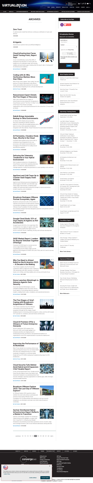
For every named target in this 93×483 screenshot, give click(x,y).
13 (25, 436)
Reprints (59, 451)
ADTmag (59, 456)
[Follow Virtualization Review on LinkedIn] (79, 4)
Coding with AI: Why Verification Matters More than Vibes (24, 77)
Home (48, 7)
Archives (34, 451)
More (87, 7)
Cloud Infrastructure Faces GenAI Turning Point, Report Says (25, 55)
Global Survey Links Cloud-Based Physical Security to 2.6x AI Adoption (68, 102)
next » (52, 436)
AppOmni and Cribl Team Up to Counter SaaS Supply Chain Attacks (26, 177)
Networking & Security (53, 11)
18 (38, 436)
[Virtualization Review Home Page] (15, 6)
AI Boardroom (43, 456)
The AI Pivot (60, 469)
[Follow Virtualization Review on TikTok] (83, 4)
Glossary (75, 451)
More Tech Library (65, 251)
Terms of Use (60, 479)
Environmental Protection (63, 459)
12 (22, 436)
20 (43, 436)
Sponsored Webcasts (66, 259)
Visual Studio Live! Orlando (67, 178)
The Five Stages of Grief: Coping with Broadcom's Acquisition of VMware (23, 302)
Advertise (72, 7)
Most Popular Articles (66, 74)
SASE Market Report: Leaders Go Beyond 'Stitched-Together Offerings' (26, 240)
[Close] (49, 466)
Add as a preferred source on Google (72, 4)
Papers (53, 7)
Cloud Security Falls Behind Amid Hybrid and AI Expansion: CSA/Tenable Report (26, 367)
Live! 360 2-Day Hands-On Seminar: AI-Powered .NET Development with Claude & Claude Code (69, 186)
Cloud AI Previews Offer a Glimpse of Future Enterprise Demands (25, 324)
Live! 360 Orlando (64, 145)
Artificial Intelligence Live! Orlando (69, 151)
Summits (83, 7)
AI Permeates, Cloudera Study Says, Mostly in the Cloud (25, 137)
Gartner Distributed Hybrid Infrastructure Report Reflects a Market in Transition (26, 412)
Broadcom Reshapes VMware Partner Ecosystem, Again (25, 198)
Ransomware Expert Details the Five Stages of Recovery (25, 96)
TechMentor (60, 468)
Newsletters (65, 7)
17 (35, 436)
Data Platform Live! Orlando (67, 172)
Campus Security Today (62, 457)
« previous (18, 436)
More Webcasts (64, 293)
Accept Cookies (45, 477)
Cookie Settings (33, 477)
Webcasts (58, 7)
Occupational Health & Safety (64, 463)
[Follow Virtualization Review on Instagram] (85, 4)
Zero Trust (17, 29)
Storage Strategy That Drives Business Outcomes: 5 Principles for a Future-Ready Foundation (69, 272)
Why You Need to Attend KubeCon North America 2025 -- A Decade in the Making (25, 262)
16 (33, 436)
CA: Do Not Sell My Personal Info (72, 479)
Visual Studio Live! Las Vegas (68, 205)
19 (40, 436)
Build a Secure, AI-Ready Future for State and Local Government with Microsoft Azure (69, 264)
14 (27, 436)
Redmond (59, 464)
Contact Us (17, 451)
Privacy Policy (71, 49)
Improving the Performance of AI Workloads (26, 344)
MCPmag (59, 461)
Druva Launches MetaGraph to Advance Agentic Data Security (26, 282)
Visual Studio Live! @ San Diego (68, 115)
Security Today (60, 466)
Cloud (4, 11)
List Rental (67, 451)
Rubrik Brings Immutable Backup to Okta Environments (25, 117)
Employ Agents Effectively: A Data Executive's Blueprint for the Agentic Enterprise (69, 225)
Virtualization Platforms (68, 11)
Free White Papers (65, 220)
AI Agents (17, 42)
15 (30, 436)
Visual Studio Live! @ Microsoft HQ (69, 211)
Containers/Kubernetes (22, 11)
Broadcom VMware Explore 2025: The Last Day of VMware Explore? (26, 389)
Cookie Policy (7, 474)
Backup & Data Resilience (83, 11)
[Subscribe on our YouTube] (65, 26)
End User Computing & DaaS (37, 11)
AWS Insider (43, 457)
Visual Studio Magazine (62, 471)
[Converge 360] (28, 459)
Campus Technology (45, 459)
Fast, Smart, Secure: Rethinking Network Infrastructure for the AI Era (69, 279)
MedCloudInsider (44, 463)
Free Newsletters (50, 451)
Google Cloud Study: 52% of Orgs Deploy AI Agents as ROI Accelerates (25, 221)
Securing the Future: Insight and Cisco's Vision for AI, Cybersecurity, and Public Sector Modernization (69, 287)
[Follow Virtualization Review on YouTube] (87, 3)
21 (46, 436)
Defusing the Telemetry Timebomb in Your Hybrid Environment (23, 157)
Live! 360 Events (43, 461)
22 (48, 436)
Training (77, 7)
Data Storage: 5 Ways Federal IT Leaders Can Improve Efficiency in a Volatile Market (69, 239)
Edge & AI (11, 11)
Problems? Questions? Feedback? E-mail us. (52, 480)
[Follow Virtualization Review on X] (81, 3)
